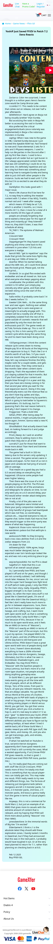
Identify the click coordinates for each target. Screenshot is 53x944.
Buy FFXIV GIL (15, 857)
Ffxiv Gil (31, 23)
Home (8, 23)
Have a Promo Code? (28, 5)
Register (41, 6)
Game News (19, 23)
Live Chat (17, 5)
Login (39, 3)
